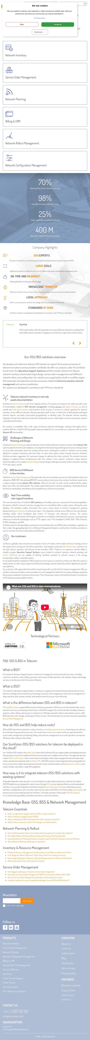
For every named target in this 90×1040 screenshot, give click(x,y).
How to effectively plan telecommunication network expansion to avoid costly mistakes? (40, 833)
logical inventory (72, 406)
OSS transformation (16, 758)
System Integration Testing (54, 787)
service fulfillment (10, 555)
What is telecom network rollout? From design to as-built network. (32, 822)
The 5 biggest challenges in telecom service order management (31, 871)
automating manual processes (53, 729)
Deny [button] (22, 24)
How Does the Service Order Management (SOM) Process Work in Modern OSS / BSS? (39, 874)
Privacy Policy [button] (40, 18)
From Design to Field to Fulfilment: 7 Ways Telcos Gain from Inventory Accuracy (37, 855)
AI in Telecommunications (14, 991)
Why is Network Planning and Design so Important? (26, 841)
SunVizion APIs (35, 761)
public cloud (31, 752)
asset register (78, 789)
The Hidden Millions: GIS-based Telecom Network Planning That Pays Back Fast (36, 836)
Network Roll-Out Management (16, 965)
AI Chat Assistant (10, 986)
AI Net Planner (9, 982)
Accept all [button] (57, 24)
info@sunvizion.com (13, 1016)
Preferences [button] (39, 32)
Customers (66, 948)
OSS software (68, 546)
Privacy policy (20, 905)
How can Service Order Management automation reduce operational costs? (35, 877)
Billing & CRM (9, 960)
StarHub (23, 324)
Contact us (66, 999)
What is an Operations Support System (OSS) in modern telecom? (32, 814)
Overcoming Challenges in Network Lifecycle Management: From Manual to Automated (40, 858)
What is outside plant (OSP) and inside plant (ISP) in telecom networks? (34, 819)
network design (33, 462)
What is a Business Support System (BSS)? (23, 816)
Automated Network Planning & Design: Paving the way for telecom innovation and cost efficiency (44, 839)
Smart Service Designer (13, 978)
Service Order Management (20, 477)
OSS (4, 691)
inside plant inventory (20, 409)
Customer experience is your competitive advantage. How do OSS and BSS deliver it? (39, 880)
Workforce (7, 973)
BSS (4, 674)
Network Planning (17, 445)
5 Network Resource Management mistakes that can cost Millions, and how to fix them (39, 852)
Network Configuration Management (19, 956)
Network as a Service (74, 764)
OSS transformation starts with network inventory (26, 861)
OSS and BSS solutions (11, 707)
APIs (48, 784)
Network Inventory (17, 404)
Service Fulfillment (11, 969)
